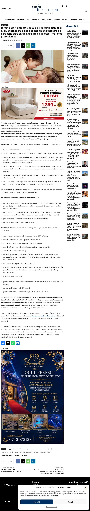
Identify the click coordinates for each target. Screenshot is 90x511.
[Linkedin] (33, 45)
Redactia (6, 40)
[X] (23, 45)
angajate (10, 449)
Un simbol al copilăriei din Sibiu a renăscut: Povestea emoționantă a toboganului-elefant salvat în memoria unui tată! (74, 176)
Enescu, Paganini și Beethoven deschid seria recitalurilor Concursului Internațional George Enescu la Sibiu (73, 206)
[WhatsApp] (28, 45)
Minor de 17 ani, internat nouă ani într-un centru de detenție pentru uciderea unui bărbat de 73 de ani (74, 88)
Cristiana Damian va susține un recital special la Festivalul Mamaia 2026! (73, 186)
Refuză (70, 502)
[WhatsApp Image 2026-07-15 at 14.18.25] (32, 397)
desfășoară (48, 449)
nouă (11, 452)
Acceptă (37, 502)
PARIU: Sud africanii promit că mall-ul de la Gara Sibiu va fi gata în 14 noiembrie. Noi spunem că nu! (49, 472)
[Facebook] (62, 6)
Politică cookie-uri (51, 507)
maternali (5, 452)
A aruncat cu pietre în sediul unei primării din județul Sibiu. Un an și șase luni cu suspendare (74, 217)
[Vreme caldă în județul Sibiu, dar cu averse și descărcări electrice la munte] (85, 134)
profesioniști (27, 452)
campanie (33, 449)
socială (17, 455)
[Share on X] (8, 343)
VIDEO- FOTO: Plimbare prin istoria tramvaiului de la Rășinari (15, 471)
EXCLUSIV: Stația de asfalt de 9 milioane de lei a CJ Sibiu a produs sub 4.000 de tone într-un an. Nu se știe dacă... (74, 112)
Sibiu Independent (7, 455)
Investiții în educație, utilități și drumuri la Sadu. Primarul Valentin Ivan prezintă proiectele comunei (74, 143)
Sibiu (49, 452)
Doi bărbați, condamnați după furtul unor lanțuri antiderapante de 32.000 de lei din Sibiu (74, 78)
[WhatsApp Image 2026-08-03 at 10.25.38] (32, 104)
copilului (40, 449)
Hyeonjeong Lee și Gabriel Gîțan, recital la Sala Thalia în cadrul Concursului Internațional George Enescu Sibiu (74, 195)
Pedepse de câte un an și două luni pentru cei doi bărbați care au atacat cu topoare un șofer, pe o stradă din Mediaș (74, 68)
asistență (18, 449)
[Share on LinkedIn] (18, 343)
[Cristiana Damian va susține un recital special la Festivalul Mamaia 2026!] (85, 186)
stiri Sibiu (24, 455)
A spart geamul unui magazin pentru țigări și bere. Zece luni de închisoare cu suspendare (73, 237)
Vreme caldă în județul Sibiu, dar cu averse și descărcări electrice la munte (74, 134)
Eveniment (5, 25)
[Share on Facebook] (3, 343)
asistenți (25, 449)
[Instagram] (66, 6)
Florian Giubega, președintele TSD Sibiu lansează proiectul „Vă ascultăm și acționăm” (74, 164)
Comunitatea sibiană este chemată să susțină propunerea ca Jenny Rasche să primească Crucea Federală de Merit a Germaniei (74, 154)
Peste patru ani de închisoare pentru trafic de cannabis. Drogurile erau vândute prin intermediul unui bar (73, 57)
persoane (18, 452)
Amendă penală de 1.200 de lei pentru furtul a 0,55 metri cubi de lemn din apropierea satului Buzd (74, 227)
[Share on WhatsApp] (13, 343)
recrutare (43, 452)
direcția (56, 449)
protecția (35, 452)
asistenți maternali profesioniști (42, 316)
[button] (86, 487)
